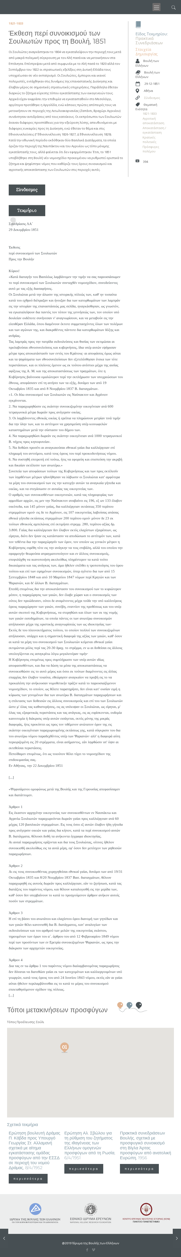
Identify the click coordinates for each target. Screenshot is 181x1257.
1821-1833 (150, 113)
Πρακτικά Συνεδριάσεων (149, 40)
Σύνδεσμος (152, 98)
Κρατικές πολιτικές (149, 139)
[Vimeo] (93, 1249)
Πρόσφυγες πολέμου (151, 149)
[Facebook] (87, 1249)
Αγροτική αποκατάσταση (153, 120)
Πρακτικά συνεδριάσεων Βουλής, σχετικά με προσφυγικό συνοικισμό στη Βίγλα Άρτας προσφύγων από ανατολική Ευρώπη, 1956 (145, 1145)
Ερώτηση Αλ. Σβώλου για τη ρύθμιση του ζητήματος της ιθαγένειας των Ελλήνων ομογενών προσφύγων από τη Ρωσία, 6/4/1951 (89, 1145)
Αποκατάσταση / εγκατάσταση (154, 130)
